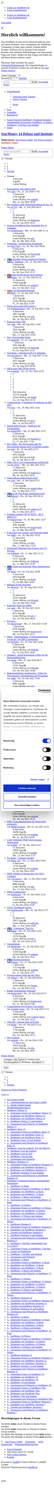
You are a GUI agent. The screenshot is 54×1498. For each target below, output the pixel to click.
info (32, 238)
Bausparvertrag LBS (16, 322)
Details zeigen (38, 779)
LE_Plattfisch (17, 262)
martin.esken (36, 488)
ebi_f (33, 616)
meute (13, 660)
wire (13, 480)
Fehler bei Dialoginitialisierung (21, 290)
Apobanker (16, 894)
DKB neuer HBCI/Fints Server (21, 368)
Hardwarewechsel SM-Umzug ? (21, 306)
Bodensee (35, 220)
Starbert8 (15, 340)
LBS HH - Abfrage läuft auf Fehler (23, 1022)
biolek (33, 397)
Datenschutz (6, 1444)
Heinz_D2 (15, 860)
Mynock (15, 587)
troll (13, 449)
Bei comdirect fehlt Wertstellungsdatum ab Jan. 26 (29, 204)
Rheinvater (16, 946)
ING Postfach (13, 1037)
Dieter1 (34, 902)
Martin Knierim (18, 827)
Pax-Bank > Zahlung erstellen (20, 858)
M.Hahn (15, 642)
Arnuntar (15, 371)
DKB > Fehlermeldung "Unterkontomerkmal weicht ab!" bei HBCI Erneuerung (27, 638)
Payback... (11, 621)
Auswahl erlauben (27, 796)
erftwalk (34, 668)
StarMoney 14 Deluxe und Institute (27, 134)
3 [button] (7, 168)
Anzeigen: (8, 1059)
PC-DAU (15, 465)
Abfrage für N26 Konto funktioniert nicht (26, 493)
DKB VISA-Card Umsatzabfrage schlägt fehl (27, 462)
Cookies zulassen (27, 788)
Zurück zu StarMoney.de (18, 7)
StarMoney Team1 (9, 142)
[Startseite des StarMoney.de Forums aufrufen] (2, 2)
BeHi (13, 535)
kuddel (14, 845)
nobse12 (34, 285)
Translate (22, 78)
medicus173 (36, 509)
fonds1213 (35, 473)
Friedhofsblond (18, 308)
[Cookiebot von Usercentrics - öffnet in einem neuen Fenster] (38, 691)
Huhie (14, 931)
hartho (14, 277)
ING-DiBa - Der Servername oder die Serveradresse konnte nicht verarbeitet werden (28, 445)
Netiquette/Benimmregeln (12, 65)
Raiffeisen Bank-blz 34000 (19, 605)
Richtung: (26, 1062)
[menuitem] (24, 96)
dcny (13, 407)
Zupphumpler (17, 910)
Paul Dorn (15, 246)
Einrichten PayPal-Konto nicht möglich (25, 275)
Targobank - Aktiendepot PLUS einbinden (26, 353)
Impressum (30, 1442)
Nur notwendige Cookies (27, 805)
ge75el (14, 207)
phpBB (16, 1462)
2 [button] (7, 166)
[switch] (46, 749)
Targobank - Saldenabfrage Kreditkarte (24, 243)
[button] (10, 171)
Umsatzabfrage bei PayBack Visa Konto (25, 1006)
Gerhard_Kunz (18, 1009)
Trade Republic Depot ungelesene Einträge (26, 259)
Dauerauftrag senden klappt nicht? (22, 478)
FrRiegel (15, 553)
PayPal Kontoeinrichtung (18, 959)
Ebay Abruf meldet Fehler (19, 337)
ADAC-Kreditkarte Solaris (19, 907)
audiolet (34, 199)
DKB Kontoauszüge (16, 892)
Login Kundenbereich (17, 10)
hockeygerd (16, 519)
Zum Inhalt (6, 22)
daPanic (14, 496)
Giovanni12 (16, 879)
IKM (13, 293)
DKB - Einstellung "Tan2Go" (20, 928)
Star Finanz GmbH (24, 140)
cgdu (13, 191)
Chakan (14, 962)
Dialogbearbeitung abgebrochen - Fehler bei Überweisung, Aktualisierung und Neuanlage (27, 674)
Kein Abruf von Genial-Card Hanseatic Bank (27, 532)
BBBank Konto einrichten (19, 584)
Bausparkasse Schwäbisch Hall (21, 189)
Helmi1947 (16, 431)
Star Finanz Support (43, 140)
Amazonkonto (13, 944)
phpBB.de (32, 1467)
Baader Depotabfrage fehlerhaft (21, 991)
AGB (40, 1442)
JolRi (13, 678)
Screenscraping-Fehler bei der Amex (23, 975)
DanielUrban (17, 230)
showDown (16, 355)
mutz (13, 608)
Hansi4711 (36, 439)
